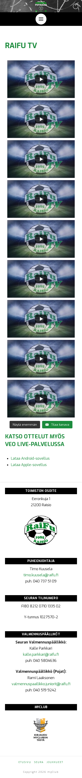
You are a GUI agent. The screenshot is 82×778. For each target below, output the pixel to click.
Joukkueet (55, 762)
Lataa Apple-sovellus (29, 464)
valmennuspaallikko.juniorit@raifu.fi (41, 684)
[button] (41, 19)
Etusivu (24, 762)
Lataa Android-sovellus (30, 458)
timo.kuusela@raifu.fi (40, 575)
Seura (39, 762)
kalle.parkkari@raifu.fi (41, 654)
